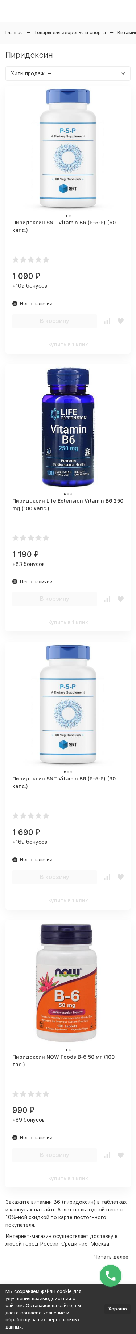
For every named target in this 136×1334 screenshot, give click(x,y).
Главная (14, 32)
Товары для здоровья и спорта (70, 32)
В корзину (54, 320)
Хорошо (117, 1308)
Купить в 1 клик (68, 344)
